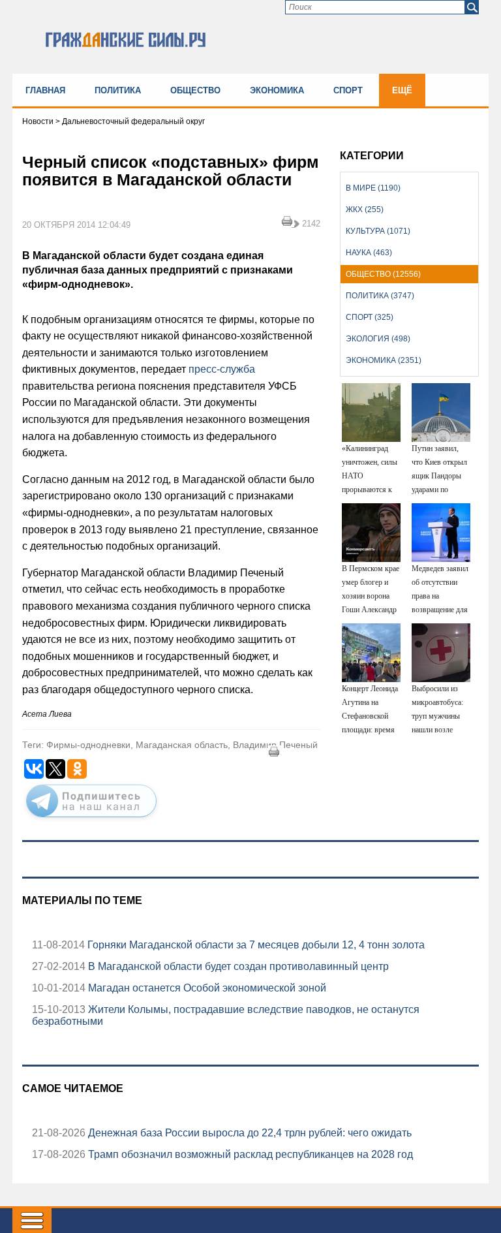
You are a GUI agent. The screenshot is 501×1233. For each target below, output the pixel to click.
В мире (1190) (373, 188)
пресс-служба (222, 369)
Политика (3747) (380, 295)
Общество (195, 90)
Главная (45, 90)
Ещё (402, 90)
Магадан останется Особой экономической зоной (205, 987)
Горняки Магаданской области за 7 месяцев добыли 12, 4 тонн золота (255, 944)
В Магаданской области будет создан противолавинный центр (237, 966)
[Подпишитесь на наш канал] (91, 819)
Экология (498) (378, 338)
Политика (118, 90)
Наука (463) (369, 252)
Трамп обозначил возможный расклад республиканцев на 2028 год (249, 1154)
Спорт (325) (369, 317)
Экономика (277, 90)
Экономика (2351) (383, 360)
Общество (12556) (383, 274)
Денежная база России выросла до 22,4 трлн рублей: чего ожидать (248, 1132)
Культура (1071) (378, 231)
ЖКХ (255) (365, 209)
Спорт (348, 90)
